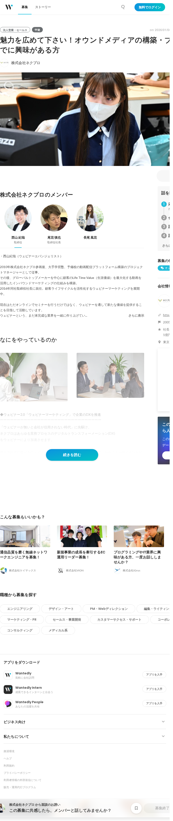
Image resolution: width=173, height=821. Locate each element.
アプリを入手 (154, 674)
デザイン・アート (61, 608)
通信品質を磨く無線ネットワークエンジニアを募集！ (24, 555)
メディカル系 (58, 630)
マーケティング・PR (21, 619)
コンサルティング (19, 630)
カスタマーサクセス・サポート (119, 619)
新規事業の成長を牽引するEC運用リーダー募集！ (81, 555)
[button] (87, 662)
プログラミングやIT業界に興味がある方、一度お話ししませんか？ (137, 557)
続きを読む (72, 454)
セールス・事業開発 (67, 619)
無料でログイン (150, 7)
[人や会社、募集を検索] (123, 7)
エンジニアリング (19, 608)
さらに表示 (136, 315)
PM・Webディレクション (109, 608)
